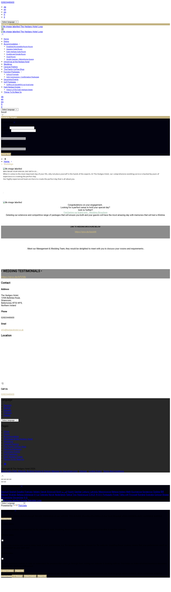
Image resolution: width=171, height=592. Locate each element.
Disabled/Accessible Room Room (19, 47)
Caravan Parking (11, 67)
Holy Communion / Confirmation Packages (22, 77)
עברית (37, 494)
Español (7, 410)
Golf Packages (10, 82)
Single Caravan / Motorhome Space (20, 59)
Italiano (7, 415)
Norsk (51, 494)
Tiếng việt (123, 494)
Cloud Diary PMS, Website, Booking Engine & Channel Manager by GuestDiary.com (39, 471)
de (5, 7)
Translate (22, 505)
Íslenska (44, 494)
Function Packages (12, 72)
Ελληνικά (51, 492)
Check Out (6, 130)
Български (136, 492)
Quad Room (11, 57)
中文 (26, 497)
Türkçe (69, 494)
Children (5, 143)
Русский (133, 494)
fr (4, 14)
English (7, 408)
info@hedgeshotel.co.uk (12, 330)
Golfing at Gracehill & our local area (19, 85)
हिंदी (162, 492)
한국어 (99, 494)
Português (107, 494)
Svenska (150, 494)
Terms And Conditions (113, 471)
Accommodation (11, 44)
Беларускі (148, 492)
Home (6, 39)
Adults (4, 133)
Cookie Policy (95, 471)
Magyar (4, 494)
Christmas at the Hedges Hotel (16, 62)
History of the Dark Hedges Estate (19, 90)
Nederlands (60, 494)
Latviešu (94, 492)
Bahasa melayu (119, 492)
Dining (6, 41)
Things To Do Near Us (13, 92)
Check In (5, 127)
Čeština (156, 492)
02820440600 (7, 2)
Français (8, 413)
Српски (158, 494)
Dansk (43, 492)
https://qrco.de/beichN (85, 232)
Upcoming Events (11, 79)
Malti (128, 492)
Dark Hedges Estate (12, 87)
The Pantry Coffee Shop (14, 69)
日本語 (92, 494)
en (5, 9)
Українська (82, 494)
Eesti (58, 492)
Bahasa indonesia (25, 494)
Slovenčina (18, 497)
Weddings (8, 64)
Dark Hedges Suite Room (16, 52)
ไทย (75, 494)
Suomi (71, 492)
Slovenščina (6, 497)
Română (141, 494)
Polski (116, 494)
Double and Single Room (16, 54)
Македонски (104, 492)
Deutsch (7, 405)
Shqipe (165, 494)
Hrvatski (12, 494)
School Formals (12, 74)
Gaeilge (77, 492)
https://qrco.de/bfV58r (13, 277)
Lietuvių (86, 492)
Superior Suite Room (14, 49)
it (4, 17)
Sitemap (83, 471)
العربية (64, 492)
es (5, 12)
